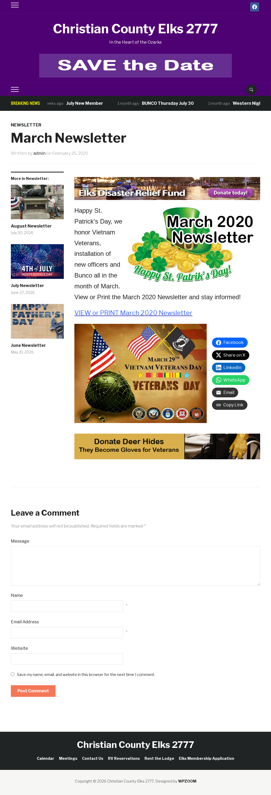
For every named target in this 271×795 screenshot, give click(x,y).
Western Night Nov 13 (244, 103)
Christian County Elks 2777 (135, 29)
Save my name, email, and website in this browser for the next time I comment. (86, 674)
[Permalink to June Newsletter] (37, 323)
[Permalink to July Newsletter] (37, 263)
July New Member (73, 103)
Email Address (25, 621)
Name (17, 595)
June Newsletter (28, 345)
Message (20, 541)
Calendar (45, 758)
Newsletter (26, 125)
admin (39, 153)
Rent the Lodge (159, 758)
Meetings (68, 758)
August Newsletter (31, 226)
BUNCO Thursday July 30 (156, 103)
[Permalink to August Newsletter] (37, 204)
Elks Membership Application (206, 758)
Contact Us (92, 758)
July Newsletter (27, 285)
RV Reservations (124, 758)
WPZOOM (187, 781)
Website (19, 648)
